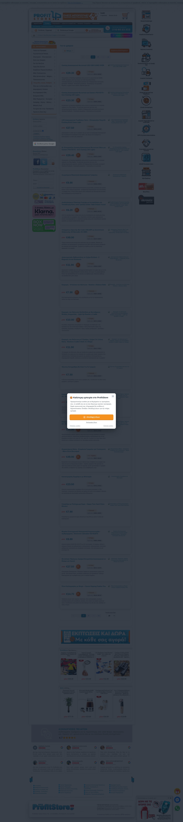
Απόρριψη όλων (91, 422)
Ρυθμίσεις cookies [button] (75, 426)
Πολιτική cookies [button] (108, 426)
